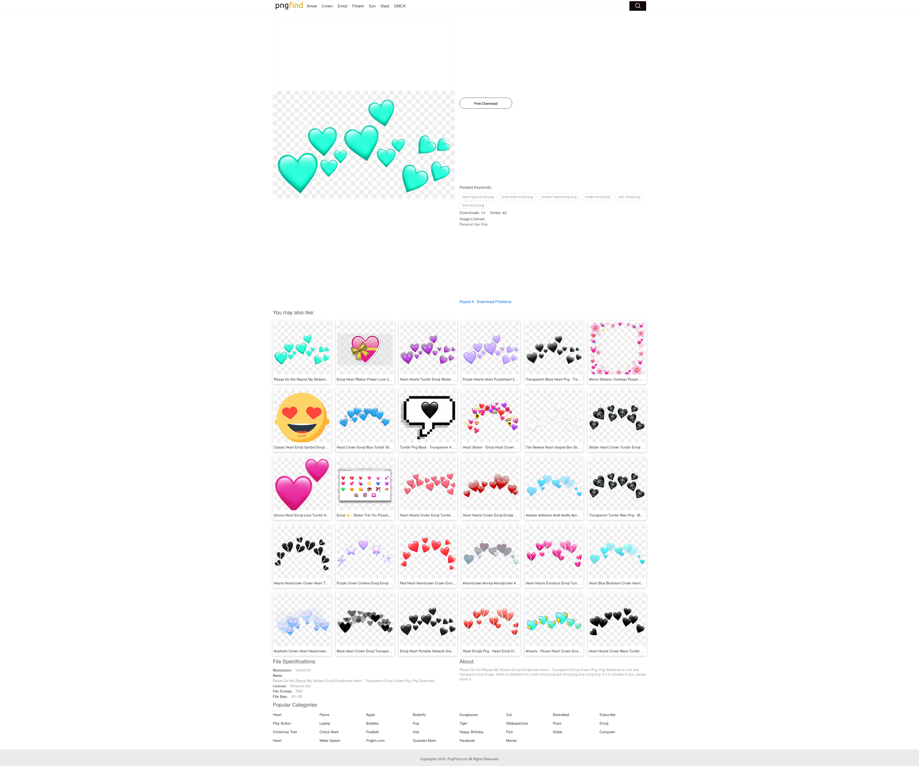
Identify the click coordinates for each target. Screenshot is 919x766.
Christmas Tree (285, 731)
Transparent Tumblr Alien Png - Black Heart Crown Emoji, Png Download (644, 515)
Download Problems (494, 301)
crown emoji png (597, 196)
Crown (327, 6)
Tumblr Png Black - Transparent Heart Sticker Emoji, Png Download (451, 447)
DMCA (400, 6)
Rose (557, 723)
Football (372, 731)
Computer (607, 731)
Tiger (463, 723)
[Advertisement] (363, 57)
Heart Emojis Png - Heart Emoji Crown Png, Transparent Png (509, 651)
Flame (324, 714)
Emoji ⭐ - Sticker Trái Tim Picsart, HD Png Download (377, 515)
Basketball (561, 714)
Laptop (324, 723)
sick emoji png (629, 196)
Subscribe (607, 714)
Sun (372, 6)
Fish (509, 731)
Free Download (486, 103)
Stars (385, 6)
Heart (277, 714)
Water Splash (329, 740)
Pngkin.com (375, 740)
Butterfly (419, 714)
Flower (358, 6)
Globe (557, 731)
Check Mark (329, 731)
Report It (467, 301)
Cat (509, 714)
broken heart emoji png (559, 196)
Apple (370, 714)
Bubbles (372, 723)
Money (511, 740)
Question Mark (424, 740)
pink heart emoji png (517, 196)
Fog (416, 723)
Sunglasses (469, 714)
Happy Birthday (472, 731)
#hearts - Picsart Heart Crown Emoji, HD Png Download (568, 651)
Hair (416, 731)
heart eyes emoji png (478, 196)
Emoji (342, 6)
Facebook (467, 740)
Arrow (312, 6)
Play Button (282, 723)
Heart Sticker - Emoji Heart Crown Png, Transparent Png (505, 447)
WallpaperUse (517, 723)
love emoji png (473, 205)
